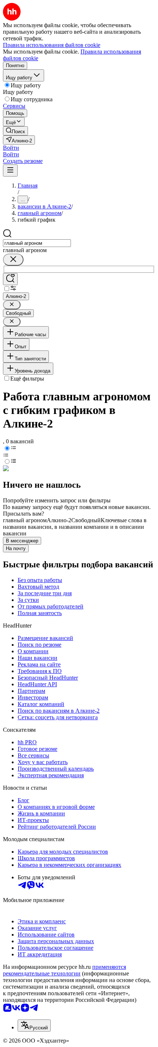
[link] (15, 130)
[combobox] (37, 243)
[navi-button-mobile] (10, 170)
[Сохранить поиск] (10, 279)
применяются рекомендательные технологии (64, 970)
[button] (11, 148)
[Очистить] (13, 260)
